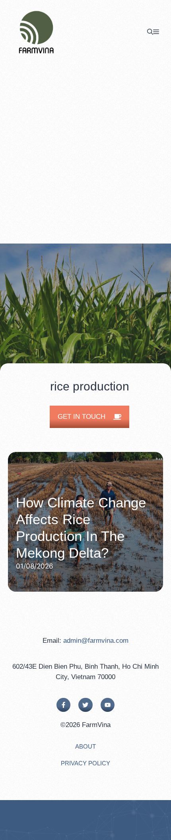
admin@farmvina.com (95, 640)
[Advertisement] (85, 154)
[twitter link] (85, 705)
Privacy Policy (85, 763)
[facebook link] (63, 705)
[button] (150, 32)
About (85, 746)
